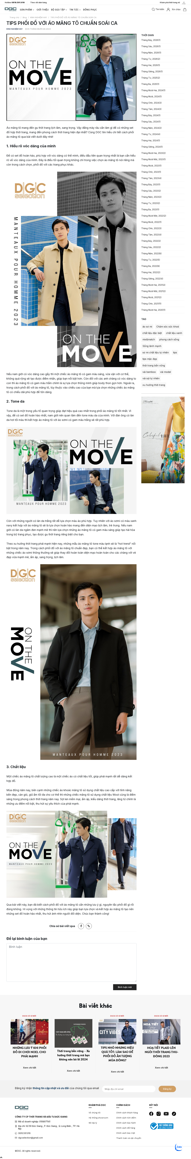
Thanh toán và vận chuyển (128, 1138)
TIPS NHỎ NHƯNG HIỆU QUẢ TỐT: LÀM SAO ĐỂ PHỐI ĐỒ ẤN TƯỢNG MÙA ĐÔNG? (117, 1054)
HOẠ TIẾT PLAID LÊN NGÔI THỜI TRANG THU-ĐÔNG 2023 (161, 1052)
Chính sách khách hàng (127, 1113)
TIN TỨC (73, 9)
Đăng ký (167, 1088)
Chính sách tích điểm (126, 1118)
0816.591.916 (24, 1133)
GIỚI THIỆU (43, 9)
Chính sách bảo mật (125, 1133)
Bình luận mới (125, 987)
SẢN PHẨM (26, 9)
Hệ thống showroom (98, 1118)
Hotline (15, 2)
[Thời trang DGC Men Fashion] (10, 8)
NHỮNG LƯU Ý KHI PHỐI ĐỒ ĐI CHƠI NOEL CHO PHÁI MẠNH (29, 1052)
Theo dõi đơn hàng (38, 2)
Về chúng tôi (94, 1113)
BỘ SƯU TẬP (58, 9)
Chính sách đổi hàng (125, 1128)
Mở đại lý (93, 1123)
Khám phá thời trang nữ (170, 2)
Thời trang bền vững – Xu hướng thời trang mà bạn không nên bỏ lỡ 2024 (73, 1055)
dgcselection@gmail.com (30, 1137)
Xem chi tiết (29, 1067)
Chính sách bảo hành (126, 1123)
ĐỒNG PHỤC (90, 9)
